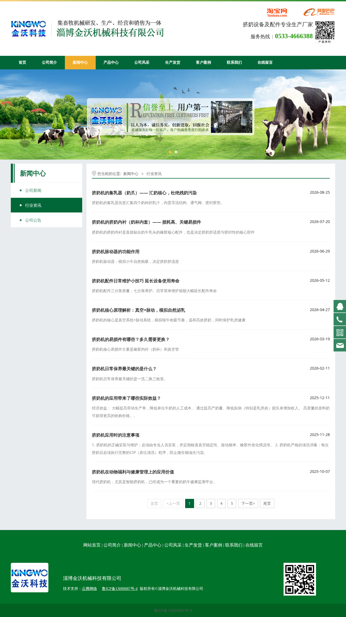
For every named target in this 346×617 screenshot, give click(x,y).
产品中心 (111, 62)
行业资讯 (33, 205)
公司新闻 (33, 190)
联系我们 (234, 62)
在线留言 (265, 62)
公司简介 (49, 62)
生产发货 (172, 62)
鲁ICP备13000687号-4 (173, 610)
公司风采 (141, 62)
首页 (22, 62)
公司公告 (33, 220)
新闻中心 (80, 62)
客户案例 (203, 62)
